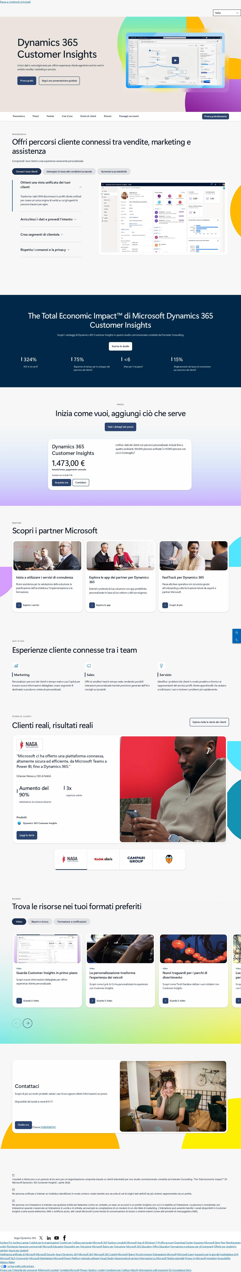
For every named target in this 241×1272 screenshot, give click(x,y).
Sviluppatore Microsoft (164, 1254)
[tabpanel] (120, 231)
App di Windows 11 (147, 1242)
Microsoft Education (53, 1246)
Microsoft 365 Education (139, 1246)
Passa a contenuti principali (15, 1)
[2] (13, 1189)
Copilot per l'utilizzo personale (76, 1242)
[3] (13, 1200)
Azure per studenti (18, 1250)
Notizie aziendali (175, 1258)
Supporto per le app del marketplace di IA (216, 1254)
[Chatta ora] (236, 632)
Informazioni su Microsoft (152, 1258)
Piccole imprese (143, 1254)
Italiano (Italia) (7, 1262)
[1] (13, 1174)
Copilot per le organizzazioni (44, 1242)
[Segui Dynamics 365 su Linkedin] (48, 1238)
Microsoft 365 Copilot (105, 1254)
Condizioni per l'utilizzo (117, 1270)
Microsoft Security (45, 1254)
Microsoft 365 (99, 1242)
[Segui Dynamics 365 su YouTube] (56, 1238)
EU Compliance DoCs (180, 1270)
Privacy (84, 1270)
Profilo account (166, 1242)
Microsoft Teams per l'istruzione (108, 1246)
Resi (223, 1242)
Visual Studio (107, 1258)
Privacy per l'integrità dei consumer (18, 1270)
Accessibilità (223, 1258)
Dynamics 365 (70, 1254)
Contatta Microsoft (69, 1270)
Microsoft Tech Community (14, 1258)
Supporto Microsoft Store (206, 1242)
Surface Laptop (21, 1242)
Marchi (134, 1270)
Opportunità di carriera (126, 1258)
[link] (19, 117)
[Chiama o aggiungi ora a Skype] (236, 640)
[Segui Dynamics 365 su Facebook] (64, 1238)
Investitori (211, 1258)
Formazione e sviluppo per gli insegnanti (191, 1246)
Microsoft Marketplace (41, 1258)
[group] (120, 789)
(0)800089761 (48, 1127)
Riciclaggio (13, 1246)
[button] (175, 60)
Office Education (161, 1246)
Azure (59, 1254)
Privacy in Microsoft (195, 1258)
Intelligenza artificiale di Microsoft (17, 1254)
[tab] (26, 171)
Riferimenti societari (48, 1270)
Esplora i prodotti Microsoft (122, 1242)
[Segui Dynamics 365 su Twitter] (41, 1238)
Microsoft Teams (126, 1254)
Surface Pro (6, 1242)
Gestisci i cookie (96, 1270)
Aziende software (90, 1258)
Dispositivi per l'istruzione (77, 1246)
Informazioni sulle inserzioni (153, 1270)
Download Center (183, 1242)
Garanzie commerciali (30, 1246)
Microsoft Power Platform (66, 1258)
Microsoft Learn (185, 1254)
